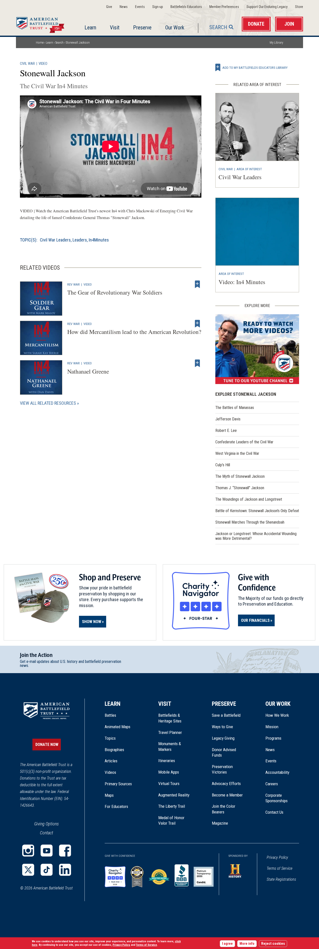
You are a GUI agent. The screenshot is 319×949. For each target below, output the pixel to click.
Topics (110, 738)
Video (43, 64)
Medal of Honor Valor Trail (174, 820)
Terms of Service (279, 868)
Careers (271, 783)
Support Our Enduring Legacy (267, 7)
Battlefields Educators (186, 7)
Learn (90, 27)
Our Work (174, 27)
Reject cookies (273, 944)
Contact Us (274, 812)
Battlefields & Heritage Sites (169, 718)
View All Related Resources (48, 403)
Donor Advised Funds (224, 752)
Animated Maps (117, 726)
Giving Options (46, 823)
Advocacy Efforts (226, 783)
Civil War (27, 64)
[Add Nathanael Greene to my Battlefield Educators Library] (197, 363)
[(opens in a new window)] (257, 349)
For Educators (116, 806)
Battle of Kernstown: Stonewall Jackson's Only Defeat (257, 510)
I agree (227, 944)
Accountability (277, 772)
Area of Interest (249, 169)
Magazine (220, 823)
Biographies (114, 749)
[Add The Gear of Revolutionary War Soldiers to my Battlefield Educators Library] (197, 284)
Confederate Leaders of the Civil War (244, 442)
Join (289, 24)
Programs (273, 738)
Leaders (80, 239)
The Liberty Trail (175, 806)
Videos (110, 772)
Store (299, 7)
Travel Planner (170, 732)
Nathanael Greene (88, 371)
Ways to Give (222, 726)
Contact (46, 832)
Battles (110, 715)
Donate (256, 24)
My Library (276, 42)
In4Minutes (99, 239)
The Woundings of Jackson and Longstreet (248, 499)
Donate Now (46, 744)
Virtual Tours (168, 783)
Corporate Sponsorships (276, 798)
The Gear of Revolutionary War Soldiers (114, 292)
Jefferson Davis (227, 419)
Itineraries (166, 760)
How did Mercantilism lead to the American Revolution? (134, 332)
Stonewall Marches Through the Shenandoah (249, 522)
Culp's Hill (222, 465)
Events (140, 7)
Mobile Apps (168, 772)
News (124, 7)
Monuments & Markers (169, 746)
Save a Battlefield (226, 715)
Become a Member (227, 794)
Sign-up (157, 7)
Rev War (73, 284)
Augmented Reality (173, 794)
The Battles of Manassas (234, 407)
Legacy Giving (228, 738)
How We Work (277, 715)
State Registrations (281, 879)
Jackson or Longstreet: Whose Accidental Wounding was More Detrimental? (256, 536)
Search (218, 27)
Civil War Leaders (55, 239)
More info (246, 944)
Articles (111, 760)
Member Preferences (224, 7)
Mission (271, 726)
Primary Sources (118, 783)
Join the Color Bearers (223, 809)
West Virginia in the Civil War (237, 453)
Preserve (142, 27)
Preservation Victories (222, 769)
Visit (114, 27)
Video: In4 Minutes (242, 282)
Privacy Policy (277, 857)
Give (109, 7)
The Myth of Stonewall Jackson (240, 476)
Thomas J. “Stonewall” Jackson (239, 487)
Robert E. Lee (226, 430)
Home (41, 23)
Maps (109, 795)
